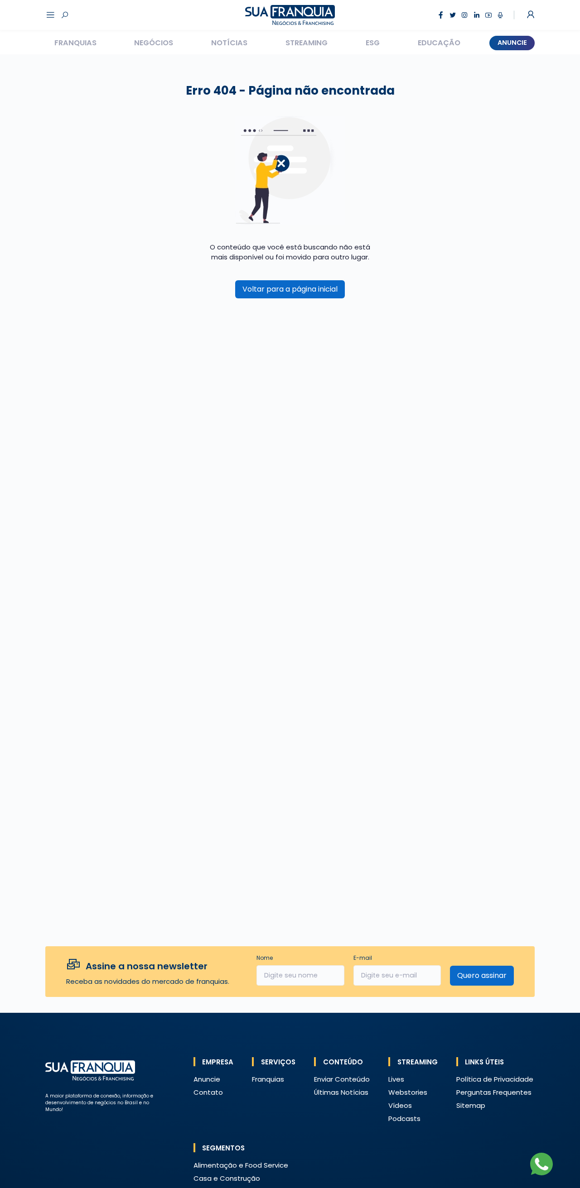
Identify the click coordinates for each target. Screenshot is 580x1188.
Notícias (229, 43)
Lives (396, 1079)
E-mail (362, 958)
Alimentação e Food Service (240, 1165)
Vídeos (400, 1105)
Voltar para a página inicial (290, 289)
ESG (373, 43)
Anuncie (512, 42)
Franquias (75, 43)
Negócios (153, 43)
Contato (208, 1092)
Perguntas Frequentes (494, 1092)
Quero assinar (482, 975)
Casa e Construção (226, 1178)
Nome (264, 958)
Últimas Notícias (341, 1092)
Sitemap (470, 1105)
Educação (439, 43)
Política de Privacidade (494, 1079)
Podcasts (404, 1118)
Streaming (306, 43)
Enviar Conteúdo (342, 1079)
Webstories (407, 1092)
